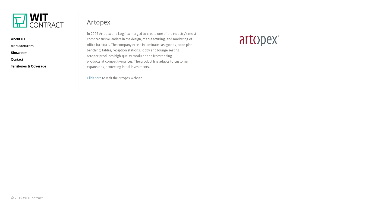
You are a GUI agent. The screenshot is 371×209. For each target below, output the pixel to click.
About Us (18, 39)
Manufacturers (22, 46)
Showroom (19, 53)
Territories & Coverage (28, 66)
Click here (94, 78)
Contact (17, 60)
